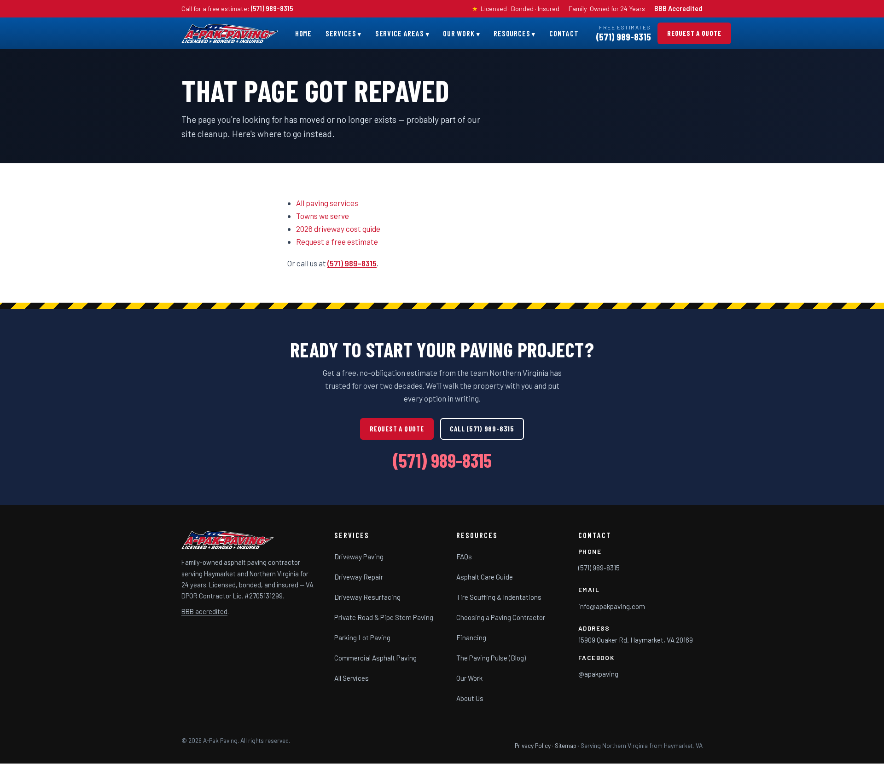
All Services (351, 678)
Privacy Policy (533, 745)
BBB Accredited (678, 8)
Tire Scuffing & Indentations (498, 597)
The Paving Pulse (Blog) (491, 658)
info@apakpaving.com (611, 606)
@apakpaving (598, 674)
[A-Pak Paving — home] (229, 33)
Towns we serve (322, 215)
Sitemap (565, 745)
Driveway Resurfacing (367, 597)
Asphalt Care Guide (484, 577)
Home (303, 33)
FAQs (464, 556)
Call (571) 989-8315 (482, 429)
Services (341, 33)
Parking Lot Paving (362, 637)
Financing (471, 637)
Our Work (459, 33)
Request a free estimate (337, 241)
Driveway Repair (358, 577)
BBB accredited (204, 612)
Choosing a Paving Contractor (500, 617)
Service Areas (399, 33)
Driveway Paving (359, 556)
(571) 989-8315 (272, 8)
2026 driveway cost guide (338, 228)
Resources (512, 33)
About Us (469, 698)
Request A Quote (694, 33)
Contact (564, 33)
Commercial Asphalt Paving (375, 658)
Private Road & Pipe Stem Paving (383, 617)
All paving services (327, 202)
